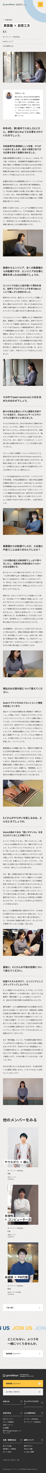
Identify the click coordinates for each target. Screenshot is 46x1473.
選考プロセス (28, 1446)
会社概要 (6, 1428)
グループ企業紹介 (8, 1422)
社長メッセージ (8, 1425)
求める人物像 (28, 1449)
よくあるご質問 (29, 1452)
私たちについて (8, 1419)
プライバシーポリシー (10, 1460)
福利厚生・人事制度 (9, 1449)
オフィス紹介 (7, 1452)
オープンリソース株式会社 (32, 1422)
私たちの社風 (7, 1446)
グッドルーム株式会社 (31, 1419)
